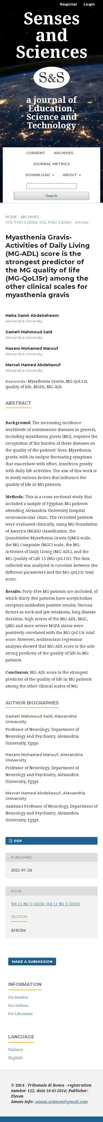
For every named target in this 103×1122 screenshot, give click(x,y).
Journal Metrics (51, 164)
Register (68, 4)
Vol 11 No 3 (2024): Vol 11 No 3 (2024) (38, 222)
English (15, 1057)
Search (51, 196)
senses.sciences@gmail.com (61, 1101)
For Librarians (20, 1013)
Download (38, 175)
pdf (17, 841)
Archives (63, 153)
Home (11, 217)
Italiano (15, 1049)
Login (89, 4)
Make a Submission (32, 961)
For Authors (18, 1005)
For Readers (18, 997)
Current (35, 153)
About (70, 175)
